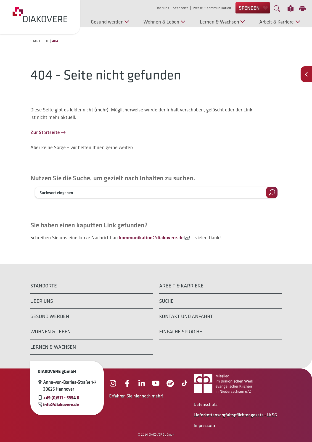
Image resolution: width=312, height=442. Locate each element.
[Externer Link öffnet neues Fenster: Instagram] (112, 383)
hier (137, 396)
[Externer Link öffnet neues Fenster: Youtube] (155, 383)
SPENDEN (249, 7)
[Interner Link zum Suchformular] (277, 7)
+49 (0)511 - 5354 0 (61, 397)
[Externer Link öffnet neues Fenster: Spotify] (170, 383)
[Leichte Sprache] (290, 8)
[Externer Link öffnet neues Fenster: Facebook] (127, 383)
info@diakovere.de (61, 404)
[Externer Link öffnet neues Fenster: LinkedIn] (141, 383)
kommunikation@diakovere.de (151, 237)
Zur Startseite (45, 132)
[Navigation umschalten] (306, 74)
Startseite (39, 41)
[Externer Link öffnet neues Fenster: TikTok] (184, 383)
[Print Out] (302, 9)
